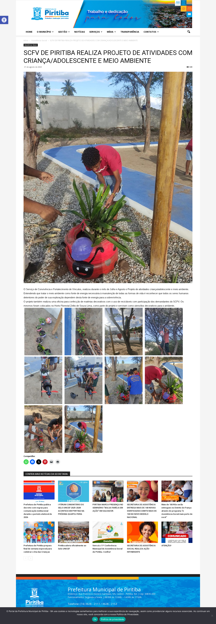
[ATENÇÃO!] (176, 532)
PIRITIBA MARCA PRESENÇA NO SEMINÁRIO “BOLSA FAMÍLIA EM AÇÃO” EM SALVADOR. (108, 507)
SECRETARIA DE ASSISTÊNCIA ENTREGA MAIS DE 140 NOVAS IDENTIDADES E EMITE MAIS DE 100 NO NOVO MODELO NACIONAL (142, 510)
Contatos (150, 31)
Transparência (129, 31)
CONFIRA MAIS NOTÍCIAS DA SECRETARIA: (46, 474)
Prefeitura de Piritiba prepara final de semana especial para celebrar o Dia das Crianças (38, 548)
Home (29, 31)
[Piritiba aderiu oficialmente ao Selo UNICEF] (73, 532)
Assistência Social (31, 45)
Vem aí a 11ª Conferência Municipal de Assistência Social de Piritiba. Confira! (107, 548)
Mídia (110, 31)
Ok (95, 619)
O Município (44, 31)
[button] (4, 20)
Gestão (62, 31)
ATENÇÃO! (166, 545)
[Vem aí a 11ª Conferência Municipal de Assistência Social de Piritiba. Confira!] (108, 532)
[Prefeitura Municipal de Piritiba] (108, 14)
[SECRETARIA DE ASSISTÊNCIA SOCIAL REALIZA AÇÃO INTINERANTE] (142, 532)
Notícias (79, 31)
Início (26, 40)
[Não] (212, 615)
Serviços (94, 31)
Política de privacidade (112, 619)
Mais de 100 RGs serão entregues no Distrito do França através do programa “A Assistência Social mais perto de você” (176, 510)
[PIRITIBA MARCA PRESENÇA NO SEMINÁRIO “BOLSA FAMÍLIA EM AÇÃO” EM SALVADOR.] (108, 491)
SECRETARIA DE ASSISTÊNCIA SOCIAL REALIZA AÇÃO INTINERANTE (141, 548)
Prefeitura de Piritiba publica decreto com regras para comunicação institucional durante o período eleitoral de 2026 (38, 510)
